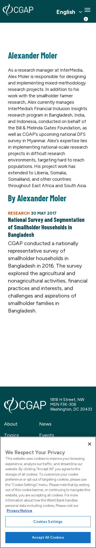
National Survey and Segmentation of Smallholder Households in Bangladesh (46, 227)
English (65, 12)
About (11, 424)
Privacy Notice (19, 511)
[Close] (89, 444)
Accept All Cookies (48, 537)
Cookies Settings (47, 522)
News (45, 424)
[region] (48, 492)
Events (46, 435)
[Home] (18, 10)
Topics (11, 435)
